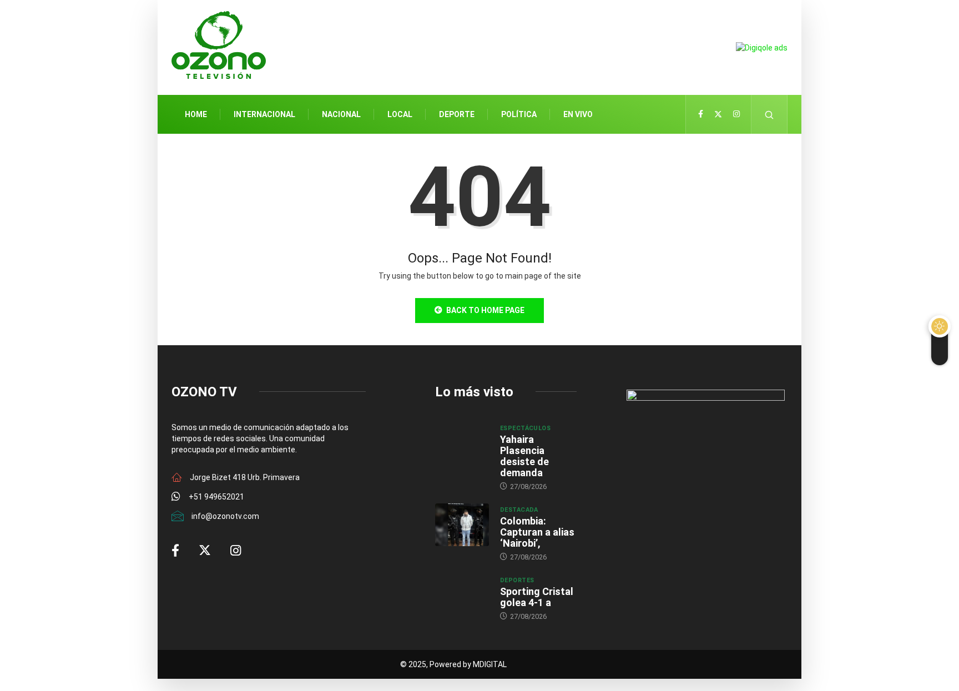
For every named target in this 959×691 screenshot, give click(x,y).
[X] (718, 114)
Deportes (517, 580)
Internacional (264, 114)
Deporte (457, 114)
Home (196, 114)
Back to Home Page (485, 310)
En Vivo (578, 114)
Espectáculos (525, 428)
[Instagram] (736, 114)
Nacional (341, 114)
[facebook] (700, 114)
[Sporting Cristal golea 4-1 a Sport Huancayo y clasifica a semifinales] (462, 595)
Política (519, 114)
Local (399, 114)
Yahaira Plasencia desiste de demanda (524, 455)
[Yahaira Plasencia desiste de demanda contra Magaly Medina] (462, 443)
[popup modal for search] (769, 114)
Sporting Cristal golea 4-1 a (536, 597)
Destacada (519, 509)
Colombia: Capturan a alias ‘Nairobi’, (537, 532)
